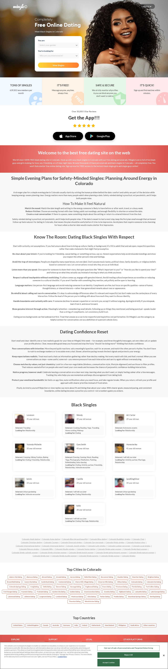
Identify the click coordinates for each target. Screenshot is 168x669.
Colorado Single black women (135, 549)
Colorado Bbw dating (98, 539)
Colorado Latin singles (97, 546)
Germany (66, 625)
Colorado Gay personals (94, 542)
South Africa (134, 625)
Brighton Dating (153, 577)
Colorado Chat (138, 539)
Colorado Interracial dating (53, 546)
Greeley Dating (109, 592)
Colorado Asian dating (51, 539)
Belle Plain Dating (90, 577)
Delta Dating (47, 587)
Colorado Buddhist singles (119, 539)
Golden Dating (75, 592)
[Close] (164, 655)
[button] (147, 6)
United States (18, 625)
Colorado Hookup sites (135, 542)
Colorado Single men (41, 556)
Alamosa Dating (32, 577)
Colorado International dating (28, 546)
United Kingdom (33, 625)
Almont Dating (47, 577)
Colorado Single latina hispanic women (111, 552)
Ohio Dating (91, 597)
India (76, 625)
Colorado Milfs (47, 549)
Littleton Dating (29, 597)
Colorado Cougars (51, 542)
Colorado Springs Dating (17, 587)
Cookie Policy (62, 656)
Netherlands (96, 625)
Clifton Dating (122, 582)
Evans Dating (106, 587)
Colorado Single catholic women (25, 552)
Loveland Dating (61, 597)
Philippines (122, 625)
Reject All (128, 655)
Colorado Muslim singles (65, 549)
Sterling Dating (155, 597)
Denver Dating (61, 587)
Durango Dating (75, 587)
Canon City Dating (30, 582)
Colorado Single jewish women (81, 552)
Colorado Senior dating (86, 549)
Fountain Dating (26, 592)
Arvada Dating (61, 577)
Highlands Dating (125, 592)
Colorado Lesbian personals (119, 546)
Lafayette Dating (140, 592)
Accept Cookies (109, 663)
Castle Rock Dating (47, 582)
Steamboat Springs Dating (137, 597)
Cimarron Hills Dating (105, 582)
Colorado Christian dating (31, 542)
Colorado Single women (110, 556)
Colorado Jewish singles (76, 546)
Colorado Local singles (141, 546)
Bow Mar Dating (137, 577)
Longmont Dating (45, 597)
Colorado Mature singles (29, 549)
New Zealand (109, 625)
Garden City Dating (58, 592)
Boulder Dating (122, 577)
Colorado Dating (136, 582)
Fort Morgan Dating (10, 592)
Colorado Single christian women (53, 552)
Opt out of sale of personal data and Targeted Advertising (128, 648)
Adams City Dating (15, 577)
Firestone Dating (121, 587)
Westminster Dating (92, 601)
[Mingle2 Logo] (20, 6)
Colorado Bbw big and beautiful (75, 539)
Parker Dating (105, 597)
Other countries (149, 625)
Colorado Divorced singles (71, 542)
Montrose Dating (77, 597)
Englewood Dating (91, 587)
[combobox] (58, 45)
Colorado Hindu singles (115, 542)
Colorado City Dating (154, 582)
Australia (56, 625)
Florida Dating (136, 587)
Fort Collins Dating (152, 587)
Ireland (84, 625)
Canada (45, 625)
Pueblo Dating (119, 597)
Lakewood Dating (14, 597)
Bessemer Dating (107, 577)
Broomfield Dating (13, 582)
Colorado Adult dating (31, 539)
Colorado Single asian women (109, 549)
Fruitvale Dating (42, 592)
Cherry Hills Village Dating (84, 582)
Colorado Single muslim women (64, 556)
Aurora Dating (75, 577)
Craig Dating (34, 587)
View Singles (58, 65)
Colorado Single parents (88, 556)
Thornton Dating (74, 601)
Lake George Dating (157, 592)
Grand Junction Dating (92, 592)
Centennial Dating (64, 582)
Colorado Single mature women (141, 552)
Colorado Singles (128, 556)
